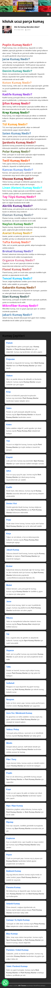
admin (28, 29)
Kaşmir (9, 457)
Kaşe (8, 789)
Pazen (9, 855)
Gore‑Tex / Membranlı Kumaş (19, 713)
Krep (8, 392)
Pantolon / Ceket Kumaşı (17, 950)
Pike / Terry (11, 759)
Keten (9, 425)
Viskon (9, 376)
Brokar (9, 566)
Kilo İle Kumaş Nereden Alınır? (27, 27)
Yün (8, 441)
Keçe (8, 534)
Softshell (10, 683)
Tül (7, 634)
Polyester (10, 359)
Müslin (9, 743)
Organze (10, 650)
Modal (9, 585)
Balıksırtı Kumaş (13, 871)
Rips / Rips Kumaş (14, 806)
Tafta (8, 667)
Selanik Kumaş (13, 904)
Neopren (10, 700)
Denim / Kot (11, 503)
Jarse (8, 601)
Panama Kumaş (13, 887)
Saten (9, 408)
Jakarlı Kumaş (12, 550)
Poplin (9, 773)
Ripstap (9, 822)
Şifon (8, 471)
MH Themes (22, 985)
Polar (8, 520)
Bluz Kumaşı (12, 934)
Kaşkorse (10, 838)
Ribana (9, 618)
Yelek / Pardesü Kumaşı (17, 966)
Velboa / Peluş (12, 729)
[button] (47, 14)
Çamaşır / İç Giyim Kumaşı (18, 920)
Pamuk (9, 343)
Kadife (9, 487)
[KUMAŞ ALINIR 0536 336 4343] (25, 11)
